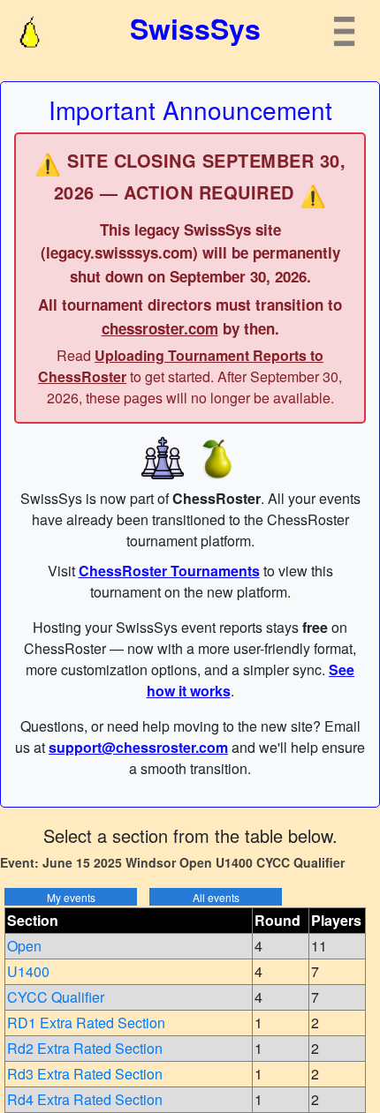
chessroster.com (160, 328)
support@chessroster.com (138, 747)
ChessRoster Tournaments (169, 570)
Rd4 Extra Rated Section (85, 1099)
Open (24, 946)
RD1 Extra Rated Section (86, 1022)
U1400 (28, 971)
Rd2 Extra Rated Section (85, 1048)
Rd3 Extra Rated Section (85, 1074)
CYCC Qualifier (55, 997)
